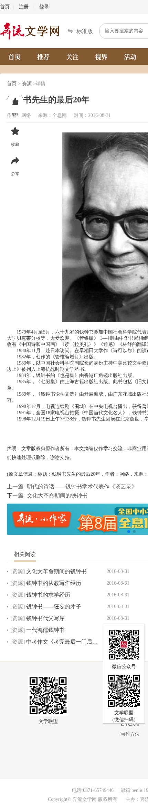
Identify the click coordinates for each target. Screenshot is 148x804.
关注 (72, 56)
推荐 (43, 56)
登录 (44, 6)
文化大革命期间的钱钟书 (57, 495)
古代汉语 (130, 723)
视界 (101, 56)
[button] (80, 31)
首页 (5, 6)
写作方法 (130, 734)
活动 (130, 56)
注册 (24, 6)
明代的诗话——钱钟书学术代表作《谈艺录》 (82, 486)
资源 (27, 83)
